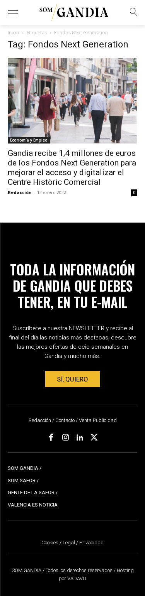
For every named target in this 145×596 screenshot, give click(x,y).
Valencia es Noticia (33, 505)
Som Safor (22, 480)
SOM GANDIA (27, 570)
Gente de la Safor (31, 492)
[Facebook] (51, 438)
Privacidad (91, 542)
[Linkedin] (79, 438)
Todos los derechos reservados (80, 570)
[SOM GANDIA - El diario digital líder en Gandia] (74, 12)
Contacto (65, 420)
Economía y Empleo (29, 140)
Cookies (49, 542)
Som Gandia (23, 468)
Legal (69, 542)
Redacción (20, 192)
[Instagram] (65, 438)
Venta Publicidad (98, 420)
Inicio (13, 32)
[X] (94, 438)
